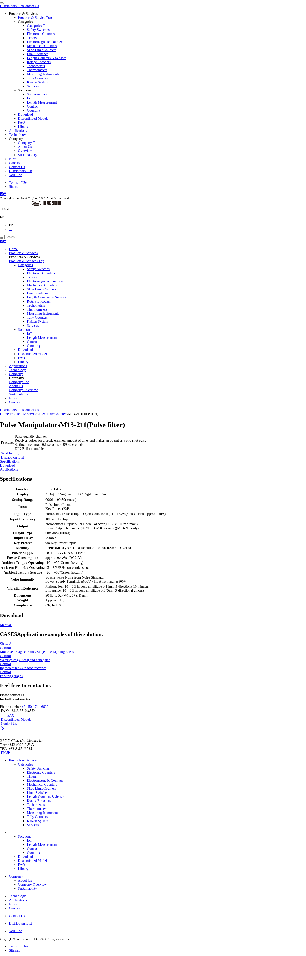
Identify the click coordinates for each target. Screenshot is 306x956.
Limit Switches (37, 54)
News (13, 159)
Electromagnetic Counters (45, 42)
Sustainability (27, 155)
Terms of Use (18, 182)
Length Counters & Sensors (46, 58)
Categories (25, 265)
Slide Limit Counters (41, 50)
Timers (32, 38)
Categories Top (37, 26)
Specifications (10, 461)
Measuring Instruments (43, 74)
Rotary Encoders (39, 62)
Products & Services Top (26, 261)
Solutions (24, 329)
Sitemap (14, 186)
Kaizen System (37, 82)
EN (3, 753)
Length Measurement (42, 102)
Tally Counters (37, 78)
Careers (14, 163)
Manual (6, 625)
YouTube (15, 175)
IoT (29, 98)
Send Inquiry (9, 453)
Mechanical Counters (42, 46)
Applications (18, 130)
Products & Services (23, 253)
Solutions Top (37, 94)
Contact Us (31, 6)
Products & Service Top (35, 17)
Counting (33, 110)
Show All (6, 644)
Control (32, 106)
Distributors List (11, 6)
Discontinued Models (33, 118)
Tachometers (36, 66)
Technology (17, 134)
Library (23, 126)
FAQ (21, 122)
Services (33, 86)
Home (13, 249)
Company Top (28, 143)
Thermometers (37, 70)
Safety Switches (38, 30)
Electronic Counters (41, 34)
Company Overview (32, 884)
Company (16, 374)
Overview (25, 151)
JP (10, 229)
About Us (25, 147)
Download (25, 114)
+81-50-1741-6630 (35, 707)
